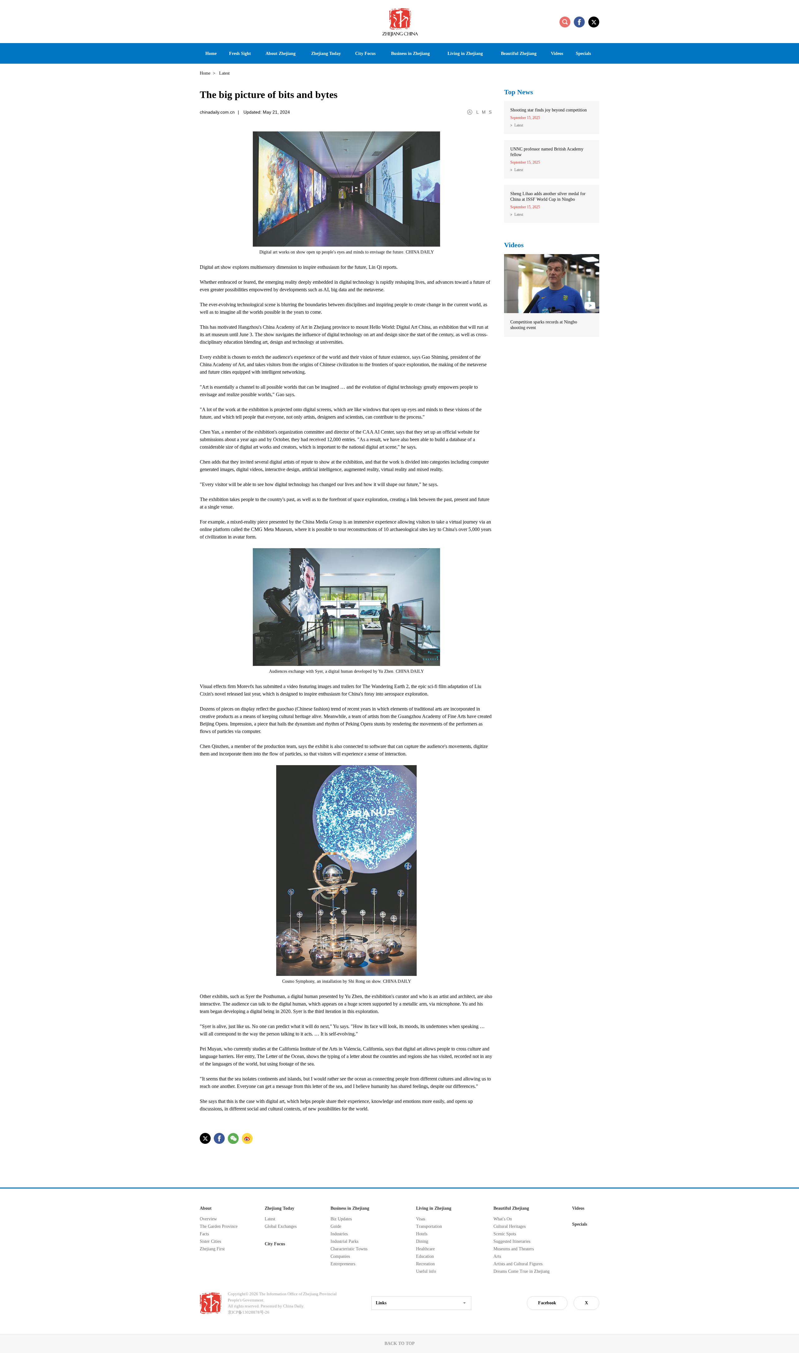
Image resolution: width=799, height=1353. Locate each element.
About (206, 1208)
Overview (208, 1219)
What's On (502, 1219)
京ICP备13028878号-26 (248, 1312)
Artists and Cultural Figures (517, 1264)
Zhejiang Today (279, 1208)
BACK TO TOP (400, 1343)
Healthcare (425, 1249)
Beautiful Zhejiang (511, 1208)
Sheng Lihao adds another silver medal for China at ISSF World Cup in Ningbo (548, 196)
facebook (579, 21)
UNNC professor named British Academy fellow (546, 152)
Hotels (421, 1234)
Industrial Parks (344, 1241)
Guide (336, 1226)
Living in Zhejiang (433, 1208)
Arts (497, 1256)
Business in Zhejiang (350, 1208)
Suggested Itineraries (511, 1241)
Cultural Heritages (509, 1226)
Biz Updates (341, 1219)
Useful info (426, 1271)
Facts (204, 1234)
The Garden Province (219, 1226)
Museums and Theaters (513, 1249)
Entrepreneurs (343, 1264)
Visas (420, 1219)
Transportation (429, 1226)
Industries (339, 1234)
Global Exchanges (281, 1226)
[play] (551, 257)
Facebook (547, 1303)
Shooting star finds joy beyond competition (548, 110)
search (565, 21)
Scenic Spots (504, 1234)
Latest (518, 125)
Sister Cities (210, 1241)
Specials (579, 1224)
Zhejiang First (212, 1249)
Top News (518, 92)
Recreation (425, 1264)
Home (205, 73)
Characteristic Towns (349, 1249)
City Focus (275, 1244)
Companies (340, 1256)
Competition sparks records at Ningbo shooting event (543, 325)
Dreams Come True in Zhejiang (521, 1271)
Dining (422, 1241)
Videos (514, 245)
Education (425, 1256)
